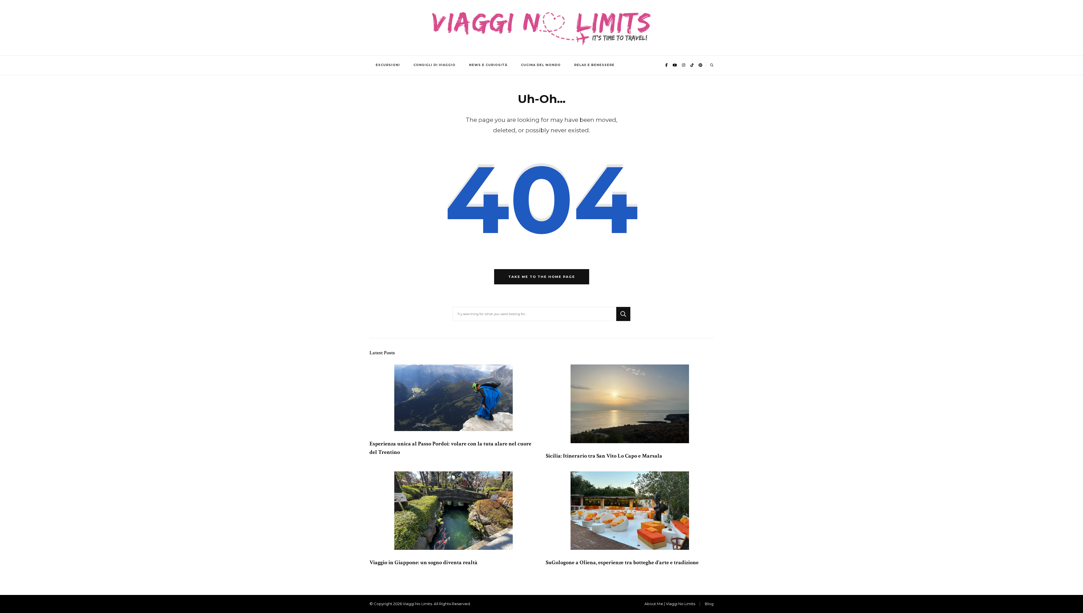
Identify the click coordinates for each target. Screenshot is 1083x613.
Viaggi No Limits (417, 603)
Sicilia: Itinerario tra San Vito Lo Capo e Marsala (604, 456)
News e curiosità (488, 65)
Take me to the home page (541, 277)
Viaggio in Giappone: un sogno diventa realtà (423, 562)
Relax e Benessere (594, 65)
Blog (709, 603)
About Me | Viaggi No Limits (669, 603)
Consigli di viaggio (434, 65)
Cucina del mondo (541, 65)
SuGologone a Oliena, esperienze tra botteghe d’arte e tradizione (622, 562)
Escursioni (388, 65)
